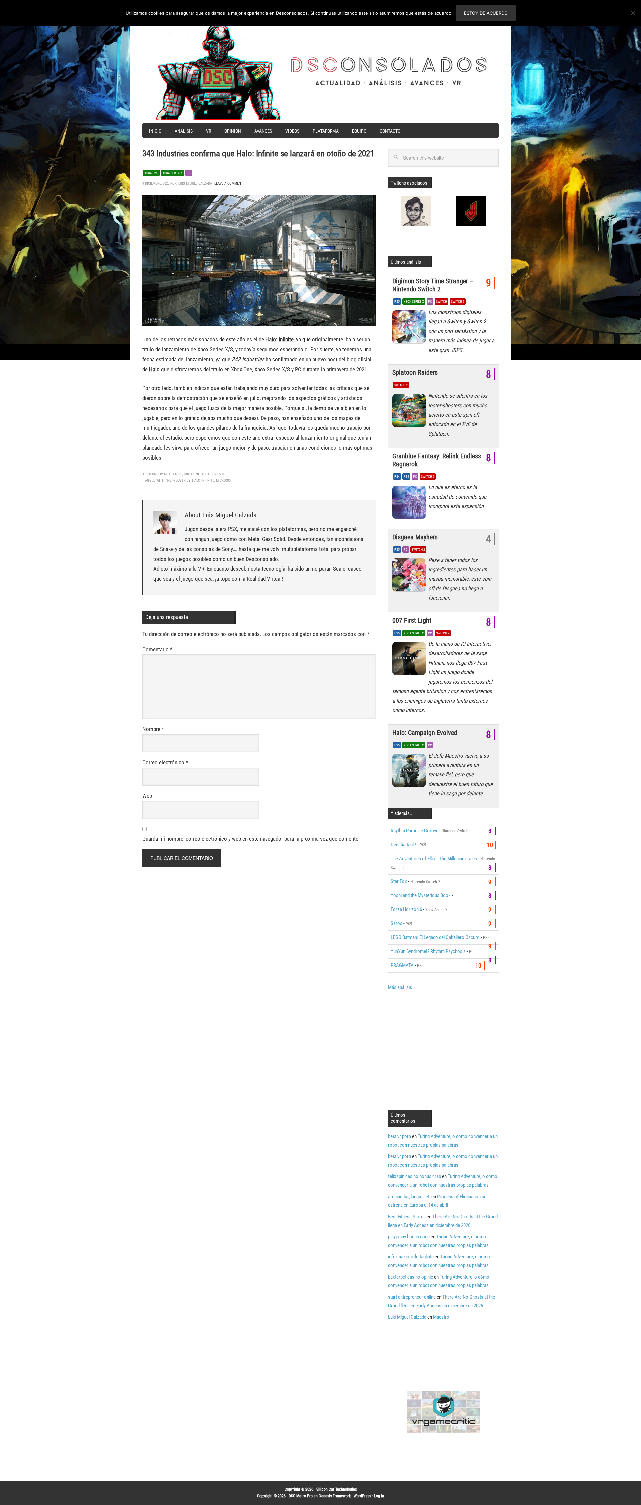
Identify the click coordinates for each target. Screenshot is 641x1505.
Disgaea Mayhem (415, 537)
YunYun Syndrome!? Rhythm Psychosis (428, 951)
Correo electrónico (165, 762)
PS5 (397, 301)
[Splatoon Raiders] (410, 412)
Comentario (157, 649)
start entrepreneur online (412, 1297)
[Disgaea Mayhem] (410, 577)
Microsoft (225, 480)
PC (189, 173)
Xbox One (151, 173)
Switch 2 (457, 301)
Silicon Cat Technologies (336, 1489)
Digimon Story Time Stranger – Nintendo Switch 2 (432, 285)
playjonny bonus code (409, 1237)
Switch (441, 301)
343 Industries (178, 480)
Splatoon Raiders (415, 372)
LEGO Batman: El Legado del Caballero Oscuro (435, 937)
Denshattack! (403, 845)
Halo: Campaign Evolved (424, 733)
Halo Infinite (203, 480)
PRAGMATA (402, 965)
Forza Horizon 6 (406, 909)
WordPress (362, 1496)
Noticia (170, 474)
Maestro (441, 1317)
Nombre (153, 729)
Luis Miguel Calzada (407, 1317)
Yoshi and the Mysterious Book (421, 895)
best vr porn (399, 1136)
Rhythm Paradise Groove (414, 831)
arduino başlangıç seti (409, 1197)
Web (147, 795)
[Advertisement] (444, 1049)
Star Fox (399, 881)
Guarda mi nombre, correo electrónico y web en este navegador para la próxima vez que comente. (251, 838)
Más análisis (400, 987)
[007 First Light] (410, 660)
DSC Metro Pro (301, 1496)
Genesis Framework (335, 1496)
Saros (396, 923)
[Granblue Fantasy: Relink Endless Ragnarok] (410, 504)
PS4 (397, 476)
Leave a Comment (228, 183)
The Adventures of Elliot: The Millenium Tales (434, 859)
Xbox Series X (172, 173)
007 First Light (411, 620)
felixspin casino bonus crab (414, 1176)
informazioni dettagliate (411, 1257)
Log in (379, 1496)
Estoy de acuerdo (486, 13)
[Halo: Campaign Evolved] (410, 772)
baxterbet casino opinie (410, 1277)
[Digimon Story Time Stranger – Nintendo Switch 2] (410, 329)
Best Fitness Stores (407, 1217)
